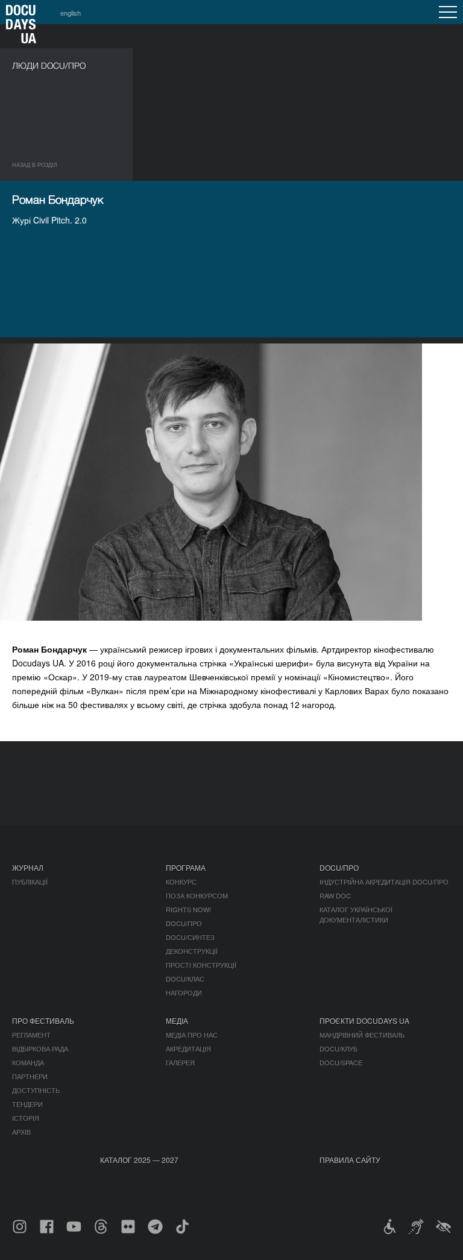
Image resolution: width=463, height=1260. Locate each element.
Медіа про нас (192, 1034)
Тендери (27, 1104)
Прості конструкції (201, 965)
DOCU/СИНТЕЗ (190, 937)
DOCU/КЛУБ (338, 1048)
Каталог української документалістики (356, 914)
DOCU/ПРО (184, 923)
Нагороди (184, 992)
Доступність (36, 1090)
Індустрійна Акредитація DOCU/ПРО (384, 881)
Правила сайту (350, 1160)
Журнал (27, 867)
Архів (21, 1131)
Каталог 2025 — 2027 (139, 1160)
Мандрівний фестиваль (362, 1034)
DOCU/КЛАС (185, 978)
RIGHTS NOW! (188, 909)
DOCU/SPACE (341, 1062)
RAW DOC (335, 895)
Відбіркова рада (40, 1048)
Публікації (30, 881)
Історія (25, 1118)
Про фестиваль (43, 1020)
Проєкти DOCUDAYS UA (364, 1020)
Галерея (180, 1062)
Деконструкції (192, 951)
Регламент (31, 1034)
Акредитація (188, 1048)
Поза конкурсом (197, 895)
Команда (28, 1062)
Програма (186, 867)
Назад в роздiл (34, 165)
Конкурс (181, 881)
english (70, 12)
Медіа (177, 1020)
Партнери (30, 1076)
